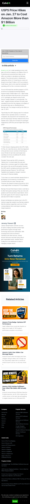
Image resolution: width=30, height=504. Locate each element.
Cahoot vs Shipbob (6, 449)
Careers (4, 421)
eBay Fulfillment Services (22, 424)
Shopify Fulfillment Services (23, 430)
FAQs (3, 425)
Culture (3, 423)
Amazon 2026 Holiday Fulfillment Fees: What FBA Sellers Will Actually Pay (14, 388)
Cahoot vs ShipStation (7, 453)
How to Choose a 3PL (7, 443)
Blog (3, 427)
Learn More (15, 264)
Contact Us (4, 412)
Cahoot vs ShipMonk (7, 451)
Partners (4, 418)
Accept (15, 501)
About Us (4, 414)
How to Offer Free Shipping (8, 441)
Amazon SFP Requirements (8, 445)
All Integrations (20, 436)
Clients (3, 416)
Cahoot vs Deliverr (6, 447)
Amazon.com (4, 70)
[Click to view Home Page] (9, 3)
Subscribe (15, 60)
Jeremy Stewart (7, 223)
